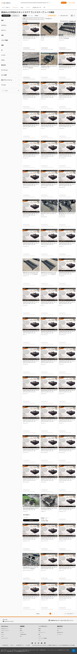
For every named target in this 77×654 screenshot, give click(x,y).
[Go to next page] (54, 614)
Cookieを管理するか (10, 651)
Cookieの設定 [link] (28, 645)
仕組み (22, 7)
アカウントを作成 (71, 2)
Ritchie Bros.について (4, 628)
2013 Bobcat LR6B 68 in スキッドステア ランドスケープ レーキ (49, 509)
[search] (18, 91)
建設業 (39, 628)
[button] (52, 16)
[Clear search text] (47, 2)
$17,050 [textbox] (25, 515)
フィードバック (59, 634)
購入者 (21, 628)
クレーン (39, 640)
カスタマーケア (59, 628)
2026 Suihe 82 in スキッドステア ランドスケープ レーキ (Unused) (30, 567)
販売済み (15, 15)
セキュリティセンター (4, 638)
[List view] (74, 16)
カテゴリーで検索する (6, 7)
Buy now (31, 520)
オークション (15, 7)
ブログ (2, 636)
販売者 (21, 630)
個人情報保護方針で (19, 651)
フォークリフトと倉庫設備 (42, 638)
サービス (27, 7)
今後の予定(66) (6, 15)
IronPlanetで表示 (44, 520)
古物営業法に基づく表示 (37, 7)
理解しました (74, 651)
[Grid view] (71, 16)
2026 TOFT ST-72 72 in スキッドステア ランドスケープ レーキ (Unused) (30, 273)
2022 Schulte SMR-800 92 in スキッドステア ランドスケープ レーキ (31, 509)
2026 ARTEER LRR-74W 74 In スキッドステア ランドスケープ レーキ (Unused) (67, 156)
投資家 (2, 632)
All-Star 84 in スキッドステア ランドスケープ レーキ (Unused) (67, 37)
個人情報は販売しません (20, 645)
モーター (39, 636)
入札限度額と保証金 (23, 634)
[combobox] (63, 16)
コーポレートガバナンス (5, 630)
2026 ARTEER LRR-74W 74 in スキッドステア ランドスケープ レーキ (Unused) (31, 38)
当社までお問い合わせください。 (67, 620)
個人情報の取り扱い (5, 645)
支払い (21, 636)
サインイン (64, 2)
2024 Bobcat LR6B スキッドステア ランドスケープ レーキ (49, 67)
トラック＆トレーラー (41, 632)
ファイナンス (22, 632)
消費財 (39, 630)
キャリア (2, 634)
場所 (44, 7)
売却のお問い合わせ (60, 632)
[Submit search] (49, 2)
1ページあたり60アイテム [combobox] (70, 613)
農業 (39, 634)
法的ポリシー (12, 645)
